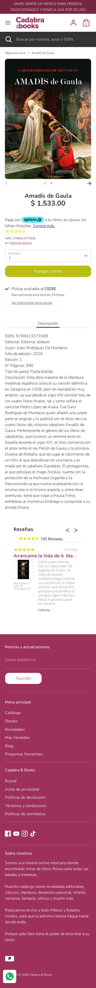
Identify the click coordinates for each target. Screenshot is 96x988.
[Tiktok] (33, 834)
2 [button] (51, 183)
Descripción (48, 323)
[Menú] (8, 23)
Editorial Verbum (21, 243)
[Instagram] (25, 834)
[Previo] (6, 183)
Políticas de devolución (25, 797)
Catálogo (13, 712)
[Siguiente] (89, 183)
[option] (48, 119)
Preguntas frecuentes (24, 754)
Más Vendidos (17, 737)
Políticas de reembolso (25, 814)
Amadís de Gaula (43, 53)
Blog (9, 746)
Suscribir (23, 678)
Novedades (15, 729)
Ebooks (11, 721)
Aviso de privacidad (22, 789)
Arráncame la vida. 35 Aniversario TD (22, 586)
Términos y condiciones (25, 806)
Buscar (11, 781)
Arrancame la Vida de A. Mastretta (51, 556)
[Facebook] (8, 834)
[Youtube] (16, 834)
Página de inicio (15, 53)
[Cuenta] (73, 20)
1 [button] (45, 183)
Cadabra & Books (41, 975)
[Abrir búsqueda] (8, 39)
